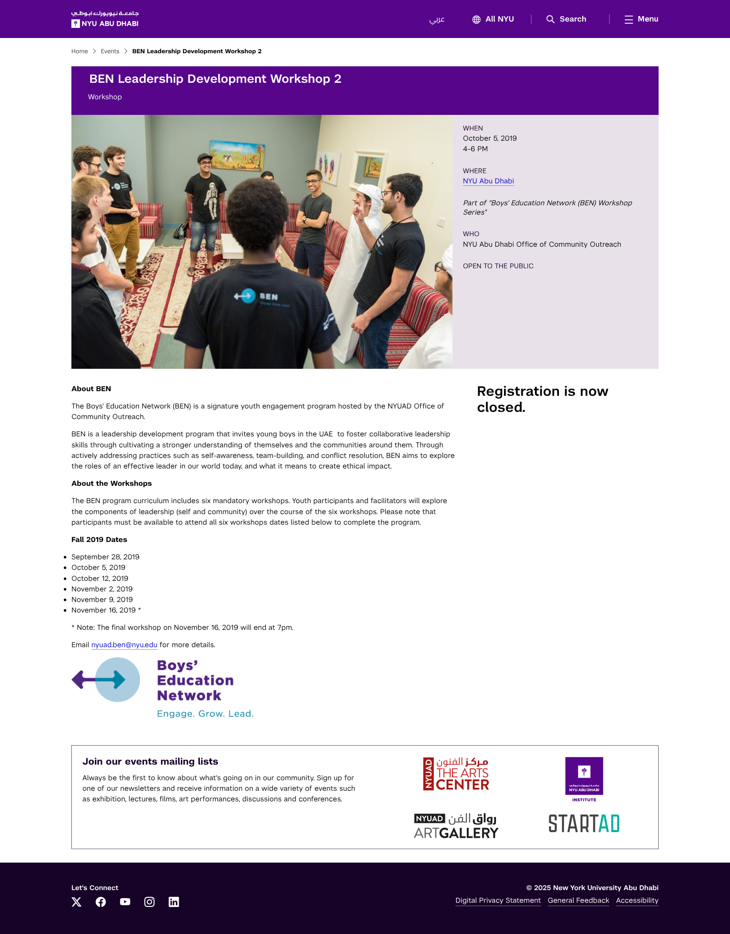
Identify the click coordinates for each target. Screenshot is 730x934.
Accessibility (637, 900)
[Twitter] (76, 902)
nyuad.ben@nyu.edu (124, 644)
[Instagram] (149, 902)
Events (110, 51)
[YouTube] (125, 902)
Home (79, 51)
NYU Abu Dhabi (488, 180)
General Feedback (579, 900)
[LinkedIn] (174, 902)
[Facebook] (101, 902)
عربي (437, 19)
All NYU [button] (499, 19)
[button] (569, 19)
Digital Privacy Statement (498, 900)
